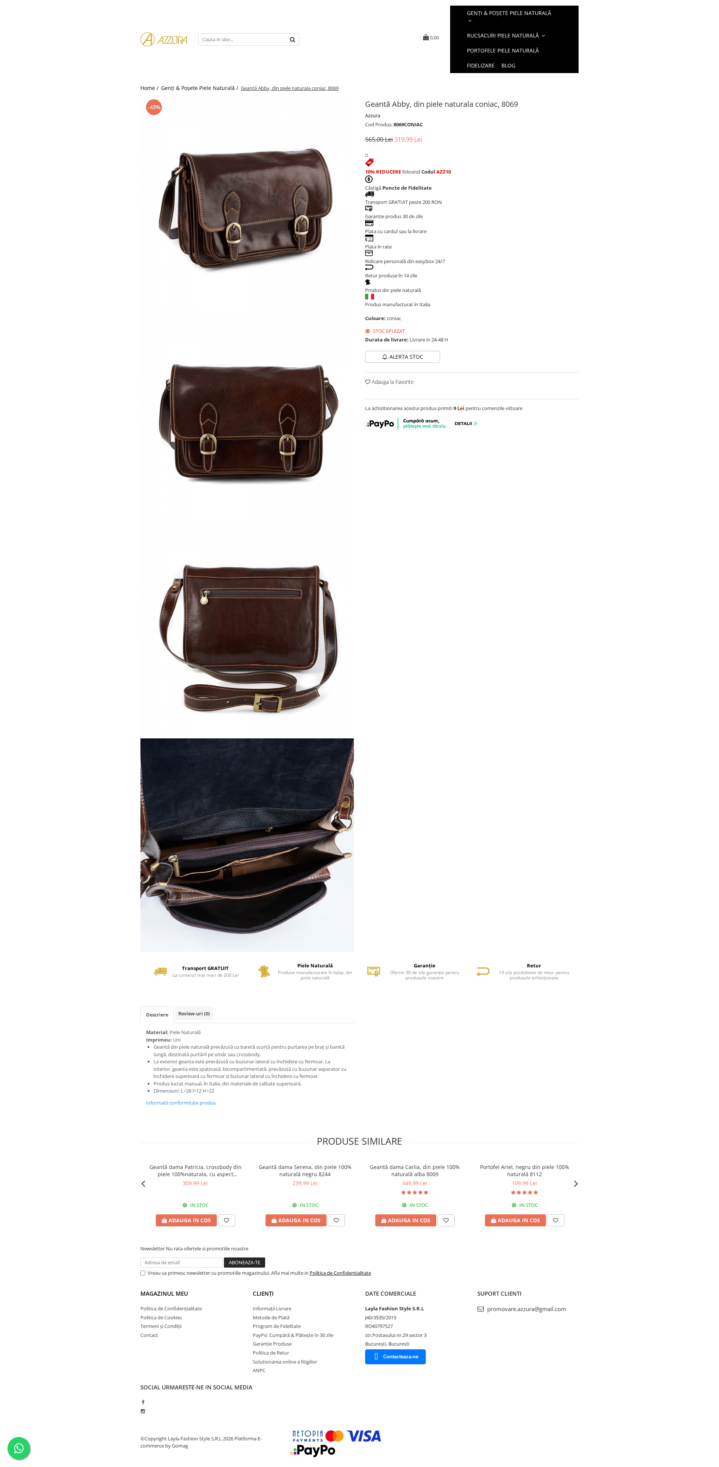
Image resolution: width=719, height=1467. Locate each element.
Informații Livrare (272, 1308)
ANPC (259, 1370)
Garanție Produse (272, 1343)
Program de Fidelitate (277, 1326)
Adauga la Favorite (392, 381)
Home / (150, 87)
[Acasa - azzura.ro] (163, 39)
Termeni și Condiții (161, 1326)
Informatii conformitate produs (181, 1102)
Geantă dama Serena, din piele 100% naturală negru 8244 (305, 1170)
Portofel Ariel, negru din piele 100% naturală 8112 (524, 1170)
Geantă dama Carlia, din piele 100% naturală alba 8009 (415, 1170)
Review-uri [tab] (194, 1013)
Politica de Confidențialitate (171, 1308)
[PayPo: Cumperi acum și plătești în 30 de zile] (422, 427)
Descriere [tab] (157, 1014)
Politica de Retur (271, 1352)
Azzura (372, 115)
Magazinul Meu (164, 1293)
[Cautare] (292, 39)
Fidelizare (481, 65)
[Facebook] (142, 1402)
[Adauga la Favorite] (226, 1220)
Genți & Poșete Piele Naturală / (200, 87)
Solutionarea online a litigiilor (285, 1361)
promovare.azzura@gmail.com (526, 1309)
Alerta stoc (406, 356)
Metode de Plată (271, 1317)
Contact (149, 1335)
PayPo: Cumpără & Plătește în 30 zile (293, 1335)
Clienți (263, 1293)
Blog (508, 65)
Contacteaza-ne (400, 1356)
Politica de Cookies (161, 1317)
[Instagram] (142, 1411)
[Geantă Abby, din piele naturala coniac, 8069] (247, 204)
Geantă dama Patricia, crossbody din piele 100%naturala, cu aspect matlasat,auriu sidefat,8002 (195, 1170)
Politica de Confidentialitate (340, 1272)
